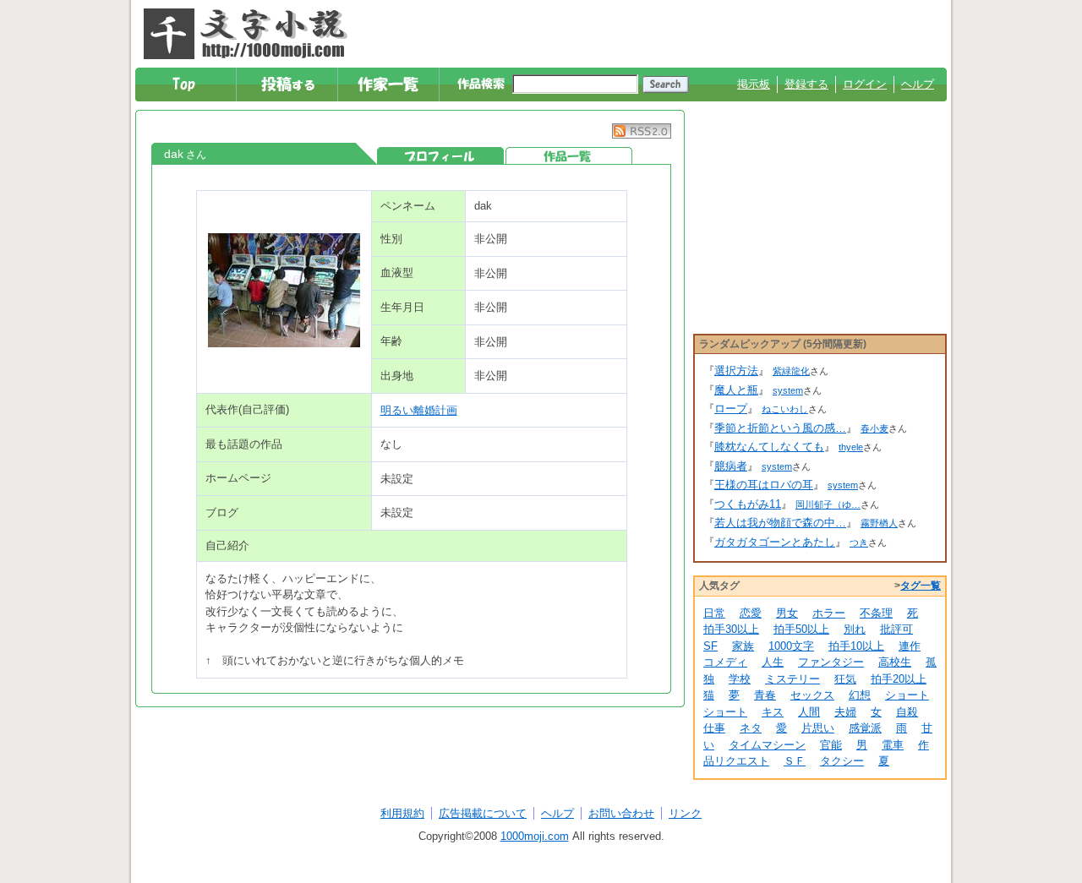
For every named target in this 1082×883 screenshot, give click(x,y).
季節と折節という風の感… (780, 428)
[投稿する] (288, 84)
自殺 (907, 712)
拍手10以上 (856, 646)
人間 (809, 712)
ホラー (828, 613)
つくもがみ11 (747, 504)
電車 (893, 745)
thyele (851, 447)
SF (710, 646)
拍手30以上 (731, 629)
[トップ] (186, 84)
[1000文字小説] (245, 33)
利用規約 (402, 813)
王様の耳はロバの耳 (763, 484)
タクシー (842, 761)
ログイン (865, 84)
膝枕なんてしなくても (769, 446)
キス (773, 712)
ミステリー (792, 679)
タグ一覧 (920, 585)
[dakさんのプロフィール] (440, 156)
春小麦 (874, 428)
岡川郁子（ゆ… (828, 504)
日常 (714, 613)
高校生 (894, 662)
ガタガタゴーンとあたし (774, 542)
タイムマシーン (767, 745)
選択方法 (736, 370)
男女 (787, 613)
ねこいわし (785, 409)
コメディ (725, 662)
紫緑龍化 (791, 371)
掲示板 (753, 84)
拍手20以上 (898, 679)
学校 (740, 679)
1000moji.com (534, 836)
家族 (743, 646)
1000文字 (791, 646)
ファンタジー (831, 662)
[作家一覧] (389, 84)
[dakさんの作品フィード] (641, 134)
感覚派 (865, 728)
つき (859, 542)
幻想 (860, 695)
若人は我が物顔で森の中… (780, 522)
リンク (685, 813)
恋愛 (751, 613)
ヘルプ (917, 84)
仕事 (714, 728)
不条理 (876, 613)
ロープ (730, 408)
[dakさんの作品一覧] (568, 156)
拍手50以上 (801, 629)
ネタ (751, 728)
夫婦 (845, 712)
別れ (855, 629)
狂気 (845, 679)
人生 (773, 662)
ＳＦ (795, 761)
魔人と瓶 (736, 390)
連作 (910, 646)
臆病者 (730, 466)
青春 (765, 695)
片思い (817, 728)
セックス (812, 695)
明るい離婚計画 (418, 410)
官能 (831, 745)
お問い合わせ (621, 813)
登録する (806, 84)
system (788, 390)
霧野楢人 (879, 523)
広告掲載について (483, 813)
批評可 (896, 629)
